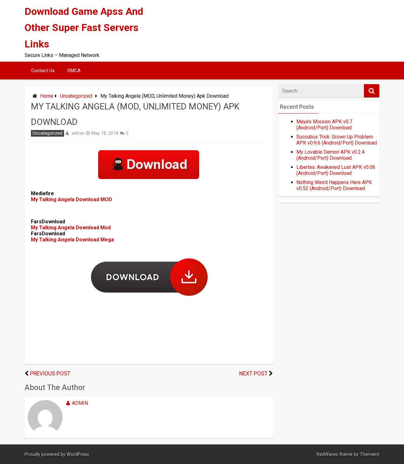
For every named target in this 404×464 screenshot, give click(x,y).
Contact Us (43, 70)
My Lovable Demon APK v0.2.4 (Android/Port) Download (330, 155)
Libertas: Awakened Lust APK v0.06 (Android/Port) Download (335, 170)
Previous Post (50, 373)
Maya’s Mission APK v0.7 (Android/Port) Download (324, 125)
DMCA (74, 70)
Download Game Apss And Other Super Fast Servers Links (84, 27)
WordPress (78, 454)
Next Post (253, 373)
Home (46, 96)
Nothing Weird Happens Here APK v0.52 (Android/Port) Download (334, 185)
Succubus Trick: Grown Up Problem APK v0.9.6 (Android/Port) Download (336, 140)
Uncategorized (76, 96)
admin (78, 133)
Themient (369, 454)
